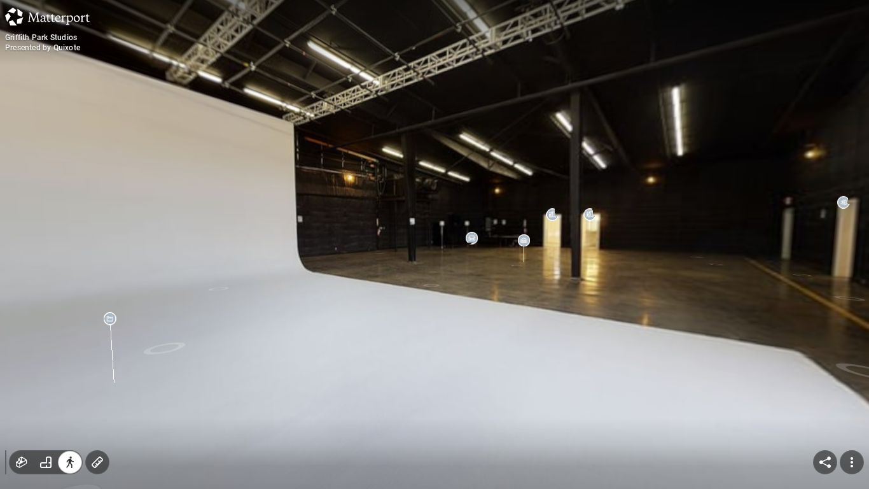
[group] (46, 462)
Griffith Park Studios (41, 37)
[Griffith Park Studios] (434, 244)
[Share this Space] (825, 462)
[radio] (22, 462)
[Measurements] (97, 462)
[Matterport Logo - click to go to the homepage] (47, 16)
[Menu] (852, 462)
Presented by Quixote (42, 47)
